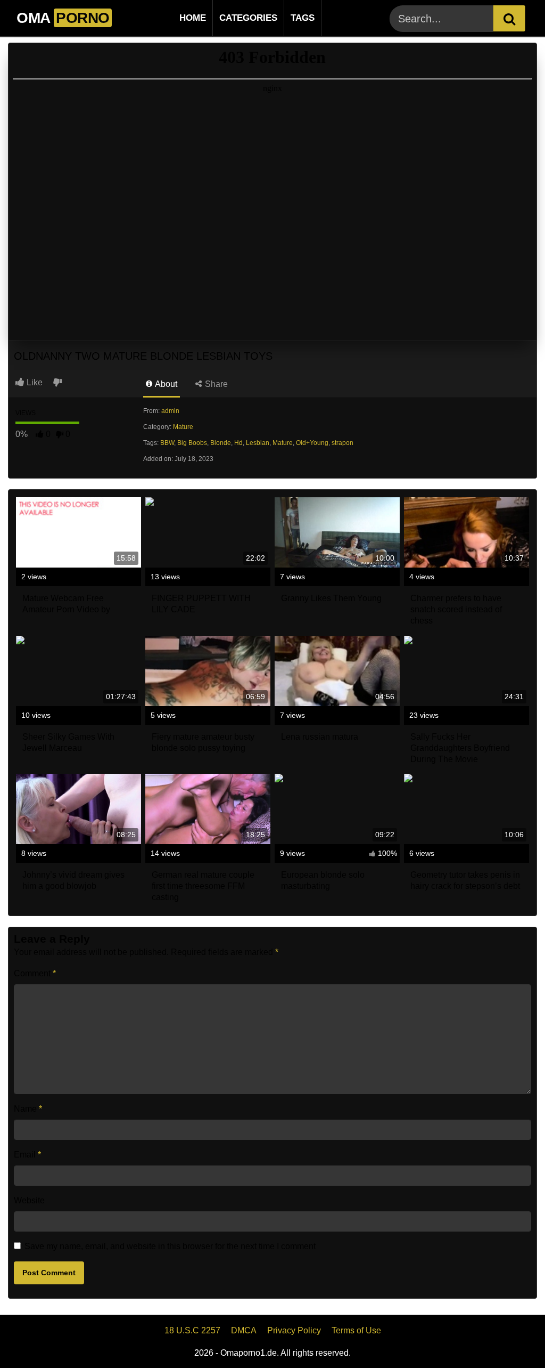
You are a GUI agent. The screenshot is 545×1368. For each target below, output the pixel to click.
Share (215, 383)
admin (170, 411)
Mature (183, 427)
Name (28, 1108)
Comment (35, 973)
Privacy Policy (294, 1330)
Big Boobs (192, 443)
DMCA (244, 1330)
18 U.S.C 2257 (192, 1330)
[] (509, 18)
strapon (342, 443)
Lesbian (257, 443)
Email (27, 1154)
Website (29, 1200)
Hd (238, 443)
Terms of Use (356, 1330)
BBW (167, 443)
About (165, 383)
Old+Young (312, 443)
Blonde (220, 443)
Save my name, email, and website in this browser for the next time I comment (170, 1246)
